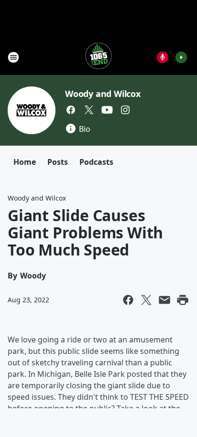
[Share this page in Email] (164, 300)
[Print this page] (182, 300)
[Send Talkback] (162, 57)
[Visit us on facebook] (71, 110)
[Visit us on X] (89, 110)
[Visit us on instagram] (125, 110)
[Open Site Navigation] (13, 57)
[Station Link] (98, 57)
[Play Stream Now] (181, 57)
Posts (57, 162)
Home (24, 162)
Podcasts (96, 162)
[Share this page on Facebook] (128, 300)
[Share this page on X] (146, 300)
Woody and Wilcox (103, 93)
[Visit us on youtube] (107, 110)
